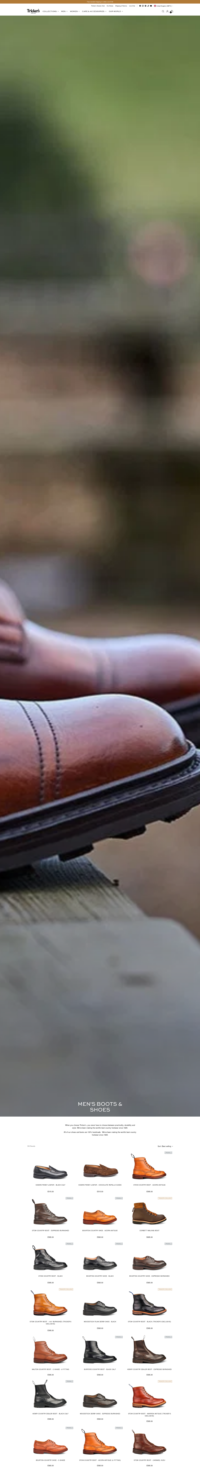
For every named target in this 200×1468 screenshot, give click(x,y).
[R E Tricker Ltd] (33, 11)
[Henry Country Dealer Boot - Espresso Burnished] (149, 1351)
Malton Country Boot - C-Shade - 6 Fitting (50, 1369)
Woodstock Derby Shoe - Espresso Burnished (100, 1414)
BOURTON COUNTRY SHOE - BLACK (100, 1276)
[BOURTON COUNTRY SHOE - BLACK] (100, 1257)
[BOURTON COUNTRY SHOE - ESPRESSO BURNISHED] (149, 1257)
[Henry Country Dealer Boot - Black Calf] (50, 1395)
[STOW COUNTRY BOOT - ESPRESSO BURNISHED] (50, 1212)
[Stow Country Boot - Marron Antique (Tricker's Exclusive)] (149, 1395)
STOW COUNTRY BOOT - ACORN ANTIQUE (149, 1185)
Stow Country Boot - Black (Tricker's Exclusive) (149, 1322)
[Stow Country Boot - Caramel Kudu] (149, 1441)
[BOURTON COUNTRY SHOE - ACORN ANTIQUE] (100, 1212)
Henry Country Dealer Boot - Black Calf (50, 1414)
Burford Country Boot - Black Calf (100, 1369)
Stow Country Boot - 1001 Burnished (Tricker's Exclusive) (50, 1323)
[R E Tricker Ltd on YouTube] (151, 6)
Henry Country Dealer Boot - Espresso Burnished (149, 1369)
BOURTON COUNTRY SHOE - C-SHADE (50, 1460)
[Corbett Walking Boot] (149, 1212)
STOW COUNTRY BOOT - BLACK (50, 1276)
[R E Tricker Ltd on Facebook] (140, 6)
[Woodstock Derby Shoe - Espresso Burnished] (100, 1395)
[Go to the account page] (167, 11)
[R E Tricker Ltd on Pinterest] (145, 6)
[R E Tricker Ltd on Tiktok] (148, 6)
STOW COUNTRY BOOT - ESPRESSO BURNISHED (50, 1230)
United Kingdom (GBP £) (163, 6)
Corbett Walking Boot (149, 1230)
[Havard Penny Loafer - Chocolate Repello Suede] (100, 1166)
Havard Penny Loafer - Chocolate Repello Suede (99, 1185)
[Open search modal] (163, 11)
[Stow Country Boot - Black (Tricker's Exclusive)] (149, 1303)
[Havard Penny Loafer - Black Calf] (50, 1166)
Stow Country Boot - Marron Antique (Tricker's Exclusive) (149, 1415)
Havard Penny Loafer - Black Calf (50, 1185)
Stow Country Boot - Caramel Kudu (149, 1460)
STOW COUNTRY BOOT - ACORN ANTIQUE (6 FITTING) (100, 1460)
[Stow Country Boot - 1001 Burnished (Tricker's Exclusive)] (50, 1303)
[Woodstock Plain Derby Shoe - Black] (100, 1303)
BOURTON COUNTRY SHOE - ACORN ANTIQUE (100, 1230)
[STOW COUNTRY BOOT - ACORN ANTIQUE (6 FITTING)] (100, 1441)
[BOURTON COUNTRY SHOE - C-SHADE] (50, 1441)
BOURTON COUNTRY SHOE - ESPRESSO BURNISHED (149, 1276)
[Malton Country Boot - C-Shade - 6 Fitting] (50, 1351)
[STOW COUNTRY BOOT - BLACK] (50, 1257)
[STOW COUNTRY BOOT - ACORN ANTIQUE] (149, 1166)
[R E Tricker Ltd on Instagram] (143, 6)
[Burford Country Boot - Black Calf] (100, 1351)
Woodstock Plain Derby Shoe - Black (100, 1322)
